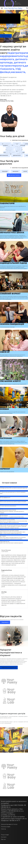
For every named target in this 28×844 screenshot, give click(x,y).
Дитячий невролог (13, 147)
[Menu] (2, 8)
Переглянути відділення (9, 667)
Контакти (3, 837)
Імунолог (15, 171)
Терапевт (5, 171)
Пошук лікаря (5, 834)
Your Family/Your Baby (13, 8)
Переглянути (5, 622)
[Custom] (15, 1)
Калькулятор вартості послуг (9, 824)
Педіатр (17, 144)
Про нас (3, 839)
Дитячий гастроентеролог (12, 151)
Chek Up (3, 829)
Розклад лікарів (5, 826)
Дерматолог (17, 155)
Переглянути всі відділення (20, 140)
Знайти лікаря (6, 36)
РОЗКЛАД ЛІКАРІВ (14, 175)
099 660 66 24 (17, 3)
